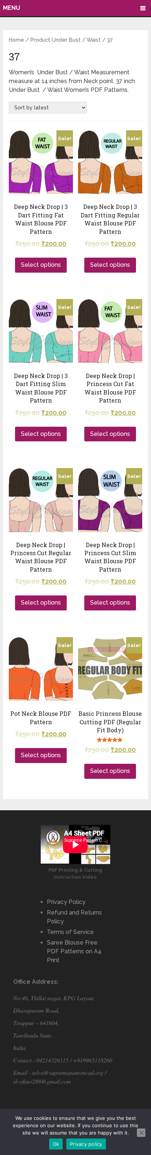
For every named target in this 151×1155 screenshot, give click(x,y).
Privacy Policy (66, 901)
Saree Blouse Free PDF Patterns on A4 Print (74, 951)
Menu (11, 7)
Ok (56, 1144)
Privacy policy (86, 1144)
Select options (41, 264)
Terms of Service (70, 931)
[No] (141, 1132)
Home (16, 40)
